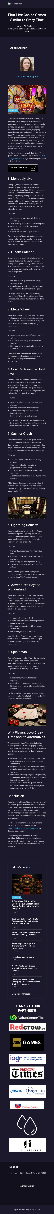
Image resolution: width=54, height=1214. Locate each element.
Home (18, 26)
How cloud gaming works (23, 957)
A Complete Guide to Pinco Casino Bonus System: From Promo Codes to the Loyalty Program (25, 905)
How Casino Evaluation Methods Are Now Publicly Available (26, 933)
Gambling (13, 110)
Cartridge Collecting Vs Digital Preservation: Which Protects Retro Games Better (25, 921)
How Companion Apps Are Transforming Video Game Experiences (23, 945)
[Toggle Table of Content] (32, 168)
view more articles (21, 994)
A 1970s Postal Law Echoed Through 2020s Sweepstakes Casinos (24, 968)
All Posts (28, 26)
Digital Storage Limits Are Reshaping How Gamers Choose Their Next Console (26, 981)
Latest (17, 897)
